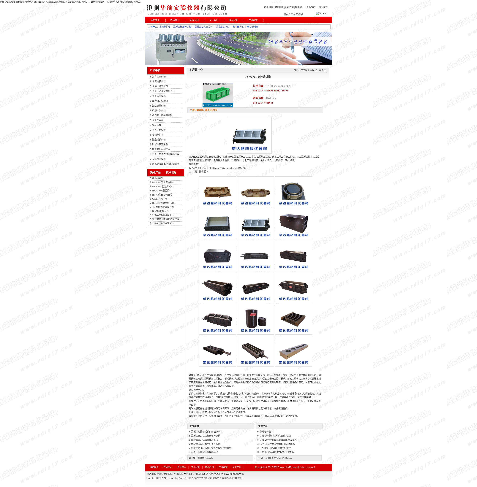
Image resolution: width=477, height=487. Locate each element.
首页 (296, 70)
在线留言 (253, 20)
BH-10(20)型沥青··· (161, 211)
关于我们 (213, 20)
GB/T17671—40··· (161, 199)
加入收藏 (323, 7)
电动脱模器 (252, 27)
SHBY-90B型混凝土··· (163, 215)
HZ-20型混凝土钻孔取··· (164, 203)
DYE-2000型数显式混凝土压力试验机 (278, 440)
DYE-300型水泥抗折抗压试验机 (275, 435)
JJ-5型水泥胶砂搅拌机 (163, 207)
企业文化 (236, 467)
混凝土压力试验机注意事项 (204, 440)
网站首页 (155, 20)
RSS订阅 (289, 7)
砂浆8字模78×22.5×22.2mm (279, 458)
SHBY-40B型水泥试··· (163, 223)
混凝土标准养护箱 (182, 27)
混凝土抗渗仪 (222, 27)
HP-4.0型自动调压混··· (163, 194)
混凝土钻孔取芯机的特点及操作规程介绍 (211, 448)
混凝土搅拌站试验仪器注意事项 (206, 431)
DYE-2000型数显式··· (162, 186)
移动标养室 (157, 178)
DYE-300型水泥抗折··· (163, 182)
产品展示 (305, 70)
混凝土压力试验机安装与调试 (205, 435)
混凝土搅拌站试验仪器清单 (204, 452)
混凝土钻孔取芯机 (203, 27)
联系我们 (299, 7)
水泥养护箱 (164, 27)
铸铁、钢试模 (319, 70)
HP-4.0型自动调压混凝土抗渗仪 (275, 448)
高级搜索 (268, 7)
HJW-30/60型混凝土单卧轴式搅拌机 (277, 444)
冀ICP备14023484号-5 (232, 478)
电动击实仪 (238, 27)
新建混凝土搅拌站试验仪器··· (166, 219)
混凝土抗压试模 (205, 458)
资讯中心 (181, 467)
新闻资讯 (194, 20)
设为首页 (310, 7)
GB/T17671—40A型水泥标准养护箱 (277, 452)
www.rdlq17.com (287, 467)
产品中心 (174, 20)
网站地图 (279, 7)
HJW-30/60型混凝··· (161, 190)
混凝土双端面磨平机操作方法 (205, 444)
